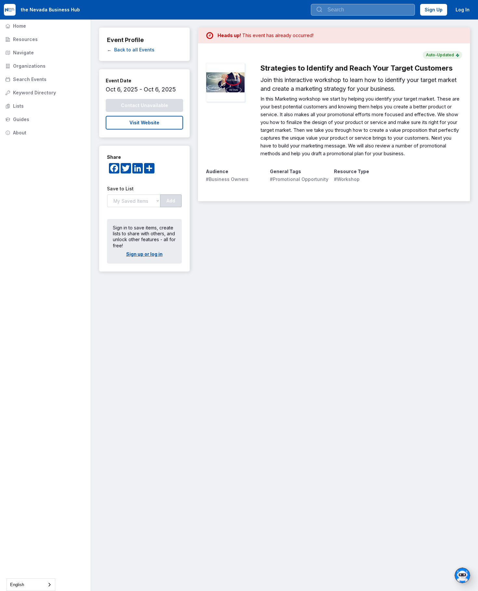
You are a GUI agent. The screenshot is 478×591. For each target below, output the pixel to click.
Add (170, 200)
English (17, 584)
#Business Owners (227, 179)
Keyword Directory (30, 92)
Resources (21, 39)
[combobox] (31, 584)
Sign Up (434, 9)
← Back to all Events (130, 49)
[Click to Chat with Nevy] (462, 575)
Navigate (19, 52)
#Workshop (347, 179)
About (15, 132)
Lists (14, 106)
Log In (463, 9)
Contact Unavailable (144, 105)
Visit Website (144, 122)
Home (15, 26)
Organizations (25, 66)
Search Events (25, 79)
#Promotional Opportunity (299, 179)
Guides (16, 119)
